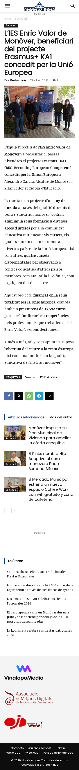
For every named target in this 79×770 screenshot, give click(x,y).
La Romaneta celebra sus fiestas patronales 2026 (39, 632)
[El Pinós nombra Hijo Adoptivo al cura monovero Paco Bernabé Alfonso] (15, 458)
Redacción (18, 80)
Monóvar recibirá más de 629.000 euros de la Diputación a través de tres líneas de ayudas (40, 587)
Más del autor (61, 417)
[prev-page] (7, 510)
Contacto (17, 748)
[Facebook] (8, 396)
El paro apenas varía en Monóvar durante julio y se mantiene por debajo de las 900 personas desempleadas (38, 617)
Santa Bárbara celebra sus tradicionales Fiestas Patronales (36, 574)
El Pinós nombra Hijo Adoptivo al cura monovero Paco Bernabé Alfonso (47, 461)
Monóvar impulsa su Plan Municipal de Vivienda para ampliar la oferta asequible (50, 435)
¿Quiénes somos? (40, 748)
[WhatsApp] (29, 396)
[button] (7, 6)
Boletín (60, 748)
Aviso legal (32, 752)
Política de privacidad (58, 752)
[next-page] (14, 510)
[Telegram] (39, 396)
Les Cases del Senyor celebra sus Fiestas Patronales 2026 (36, 601)
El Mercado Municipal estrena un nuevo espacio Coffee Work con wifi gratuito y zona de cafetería (51, 489)
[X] (18, 396)
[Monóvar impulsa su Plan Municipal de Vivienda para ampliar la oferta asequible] (15, 433)
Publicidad (13, 752)
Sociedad (21, 19)
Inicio (7, 19)
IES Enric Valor (48, 377)
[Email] (49, 396)
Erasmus (30, 377)
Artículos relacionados (26, 417)
